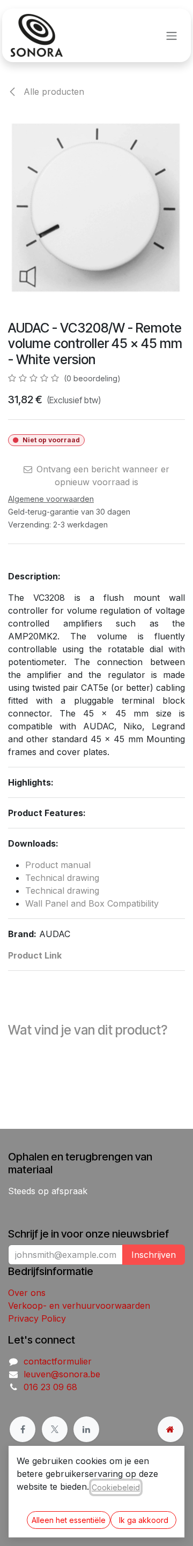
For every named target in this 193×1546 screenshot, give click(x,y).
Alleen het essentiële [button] (69, 1520)
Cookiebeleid (116, 1487)
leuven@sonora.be (62, 1374)
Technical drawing (62, 877)
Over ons (27, 1292)
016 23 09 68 (50, 1387)
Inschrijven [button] (153, 1254)
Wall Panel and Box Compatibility (92, 903)
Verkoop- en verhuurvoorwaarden (79, 1305)
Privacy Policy (37, 1318)
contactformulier (58, 1361)
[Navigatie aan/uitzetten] (171, 35)
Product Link (35, 955)
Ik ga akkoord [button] (143, 1520)
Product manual (58, 864)
